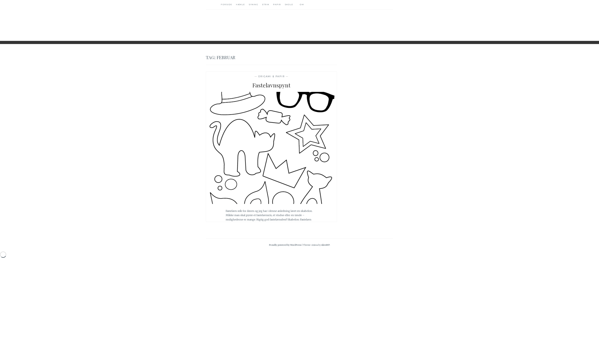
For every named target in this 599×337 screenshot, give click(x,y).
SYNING (253, 4)
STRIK (265, 4)
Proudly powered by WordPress (285, 245)
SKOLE (289, 4)
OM (302, 4)
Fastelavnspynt (271, 85)
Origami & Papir (271, 76)
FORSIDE (226, 4)
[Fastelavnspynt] (271, 203)
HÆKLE (240, 4)
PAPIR (277, 4)
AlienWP (325, 245)
